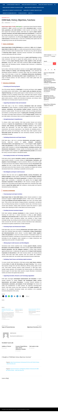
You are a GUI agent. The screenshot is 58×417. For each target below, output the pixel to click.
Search (45, 61)
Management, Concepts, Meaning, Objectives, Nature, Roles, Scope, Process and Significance (49, 97)
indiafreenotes (7, 22)
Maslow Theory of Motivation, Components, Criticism (50, 105)
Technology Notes (22, 13)
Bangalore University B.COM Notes (29, 4)
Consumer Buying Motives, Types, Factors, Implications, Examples (21, 348)
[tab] (45, 70)
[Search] (54, 63)
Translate (53, 56)
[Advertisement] (50, 34)
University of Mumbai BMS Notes (9, 13)
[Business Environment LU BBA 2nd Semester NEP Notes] (35, 311)
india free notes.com (13, 409)
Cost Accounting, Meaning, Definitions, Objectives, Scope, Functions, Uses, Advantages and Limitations (50, 89)
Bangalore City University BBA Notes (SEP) (33, 10)
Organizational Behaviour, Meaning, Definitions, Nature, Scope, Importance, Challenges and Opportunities (50, 80)
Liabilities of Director (6, 346)
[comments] (51, 70)
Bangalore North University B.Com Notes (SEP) (13, 7)
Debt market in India (33, 346)
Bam (28, 409)
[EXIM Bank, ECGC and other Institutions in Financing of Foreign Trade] (8, 314)
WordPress (24, 409)
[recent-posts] (48, 70)
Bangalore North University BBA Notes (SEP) (34, 7)
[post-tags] (54, 70)
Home (4, 4)
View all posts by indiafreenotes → (16, 336)
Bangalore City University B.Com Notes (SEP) (12, 10)
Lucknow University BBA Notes (13, 4)
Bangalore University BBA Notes (46, 4)
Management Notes (5, 17)
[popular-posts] (45, 70)
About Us (30, 13)
